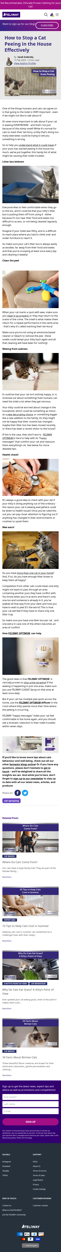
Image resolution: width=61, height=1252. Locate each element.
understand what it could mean (36, 145)
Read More (6, 877)
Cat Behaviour (38, 983)
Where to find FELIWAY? (12, 1210)
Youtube (5, 1171)
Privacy (36, 1184)
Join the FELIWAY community (14, 1214)
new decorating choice (20, 414)
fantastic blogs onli (20, 764)
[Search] (46, 14)
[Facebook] (18, 793)
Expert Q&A (9, 920)
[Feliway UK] (17, 14)
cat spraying (11, 800)
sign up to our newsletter (28, 778)
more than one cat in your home (35, 573)
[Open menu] (57, 14)
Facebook (6, 1166)
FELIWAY (19, 633)
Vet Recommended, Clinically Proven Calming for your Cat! (30, 4)
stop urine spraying (35, 682)
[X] (25, 793)
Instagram (6, 1161)
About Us (36, 1166)
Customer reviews (40, 1205)
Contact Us (6, 1205)
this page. (28, 1138)
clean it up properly (18, 315)
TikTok (5, 1175)
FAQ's (35, 1161)
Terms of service (39, 1171)
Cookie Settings (39, 1189)
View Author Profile (25, 63)
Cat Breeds (9, 856)
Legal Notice (38, 1180)
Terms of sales (39, 1175)
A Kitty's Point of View (15, 983)
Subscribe (47, 25)
